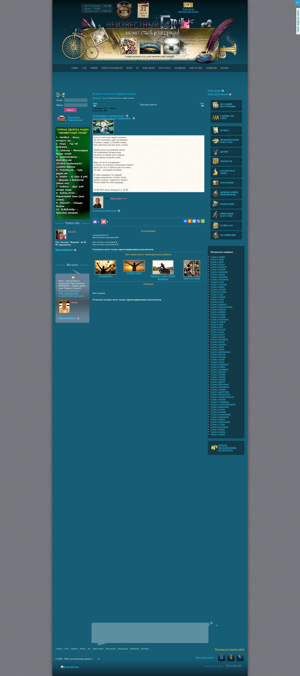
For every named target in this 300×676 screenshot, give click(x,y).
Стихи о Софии (218, 367)
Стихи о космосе (218, 344)
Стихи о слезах (218, 264)
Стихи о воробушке (220, 392)
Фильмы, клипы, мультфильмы (229, 193)
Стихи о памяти (218, 312)
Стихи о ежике (218, 429)
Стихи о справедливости (222, 397)
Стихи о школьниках (220, 352)
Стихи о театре (218, 359)
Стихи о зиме (217, 324)
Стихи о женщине (219, 272)
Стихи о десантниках (221, 414)
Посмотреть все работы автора (104, 211)
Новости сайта (195, 68)
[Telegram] (194, 221)
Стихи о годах (217, 282)
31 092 (97, 8)
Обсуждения (180, 68)
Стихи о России (218, 354)
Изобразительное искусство (229, 141)
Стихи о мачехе (218, 382)
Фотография (226, 183)
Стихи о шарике (218, 389)
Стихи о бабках (218, 419)
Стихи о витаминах (220, 387)
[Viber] (198, 221)
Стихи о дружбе (218, 289)
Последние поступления (227, 105)
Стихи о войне (218, 287)
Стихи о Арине (218, 434)
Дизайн (224, 152)
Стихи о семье (217, 347)
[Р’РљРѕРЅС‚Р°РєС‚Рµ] (185, 221)
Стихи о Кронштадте (220, 394)
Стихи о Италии (218, 372)
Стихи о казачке (218, 412)
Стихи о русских (218, 292)
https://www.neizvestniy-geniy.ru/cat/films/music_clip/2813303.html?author (71, 293)
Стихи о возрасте (219, 304)
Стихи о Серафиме (219, 369)
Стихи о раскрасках (220, 417)
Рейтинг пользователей (112, 68)
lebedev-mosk (115, 198)
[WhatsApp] (203, 221)
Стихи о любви (218, 257)
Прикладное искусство (227, 215)
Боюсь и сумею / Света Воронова (163, 277)
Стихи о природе (219, 267)
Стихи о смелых (218, 399)
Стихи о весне (217, 332)
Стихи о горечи (218, 432)
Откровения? (105, 276)
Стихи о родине (218, 269)
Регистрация (74, 117)
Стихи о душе (217, 299)
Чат (137, 68)
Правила (94, 68)
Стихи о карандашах (220, 422)
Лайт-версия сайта (298, 21)
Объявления (211, 68)
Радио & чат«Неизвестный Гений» (188, 9)
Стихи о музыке (218, 314)
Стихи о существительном (223, 404)
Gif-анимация (228, 235)
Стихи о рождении (219, 319)
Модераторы (123, 649)
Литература (96, 98)
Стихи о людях (218, 349)
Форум (129, 68)
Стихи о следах (218, 409)
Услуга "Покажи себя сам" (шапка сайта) (111, 118)
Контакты (225, 68)
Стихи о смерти (218, 322)
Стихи (105, 98)
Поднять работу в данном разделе (108, 116)
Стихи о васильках (219, 427)
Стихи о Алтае (217, 362)
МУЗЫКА (224, 130)
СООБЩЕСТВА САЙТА (227, 117)
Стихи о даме (217, 294)
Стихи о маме (217, 262)
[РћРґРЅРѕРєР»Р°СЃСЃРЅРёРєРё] (190, 221)
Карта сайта (99, 659)
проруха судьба (192, 278)
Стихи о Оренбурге (220, 364)
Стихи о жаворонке (220, 407)
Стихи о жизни (218, 274)
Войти (70, 110)
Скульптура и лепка (227, 172)
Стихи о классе (218, 334)
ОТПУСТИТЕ (134, 273)
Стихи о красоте (218, 309)
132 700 (107, 6)
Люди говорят (148, 68)
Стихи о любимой (219, 277)
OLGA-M (71, 232)
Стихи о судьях (218, 424)
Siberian (74, 302)
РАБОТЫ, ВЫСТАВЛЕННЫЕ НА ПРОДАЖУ (227, 447)
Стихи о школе (218, 342)
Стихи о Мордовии (220, 384)
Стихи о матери (218, 297)
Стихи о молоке (218, 379)
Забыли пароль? (75, 120)
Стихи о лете (217, 327)
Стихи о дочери (218, 317)
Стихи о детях (217, 259)
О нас (84, 68)
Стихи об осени (218, 329)
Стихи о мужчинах (220, 279)
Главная (74, 68)
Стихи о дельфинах (220, 402)
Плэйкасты (226, 226)
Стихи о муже (217, 302)
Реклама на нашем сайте (230, 649)
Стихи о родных (218, 357)
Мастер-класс (165, 68)
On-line (87, 8)
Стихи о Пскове (218, 374)
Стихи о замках (218, 377)
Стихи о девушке (219, 284)
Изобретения (227, 204)
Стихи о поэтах (218, 337)
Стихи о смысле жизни (221, 307)
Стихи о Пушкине (219, 339)
